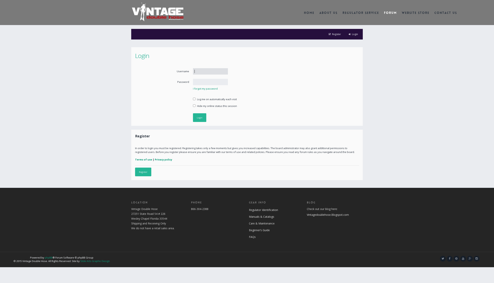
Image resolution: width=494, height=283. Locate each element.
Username (183, 71)
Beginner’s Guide (259, 230)
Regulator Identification (263, 210)
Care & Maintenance (262, 223)
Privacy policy (163, 159)
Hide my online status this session (216, 106)
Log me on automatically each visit (216, 99)
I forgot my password (205, 88)
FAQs (252, 237)
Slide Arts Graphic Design (95, 261)
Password (183, 82)
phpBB (48, 257)
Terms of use (143, 159)
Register (143, 171)
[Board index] (157, 11)
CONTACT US (445, 13)
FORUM (390, 13)
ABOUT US (328, 13)
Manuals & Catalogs (261, 216)
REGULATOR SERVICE (361, 13)
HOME (309, 13)
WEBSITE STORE (415, 13)
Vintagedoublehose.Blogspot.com (328, 215)
